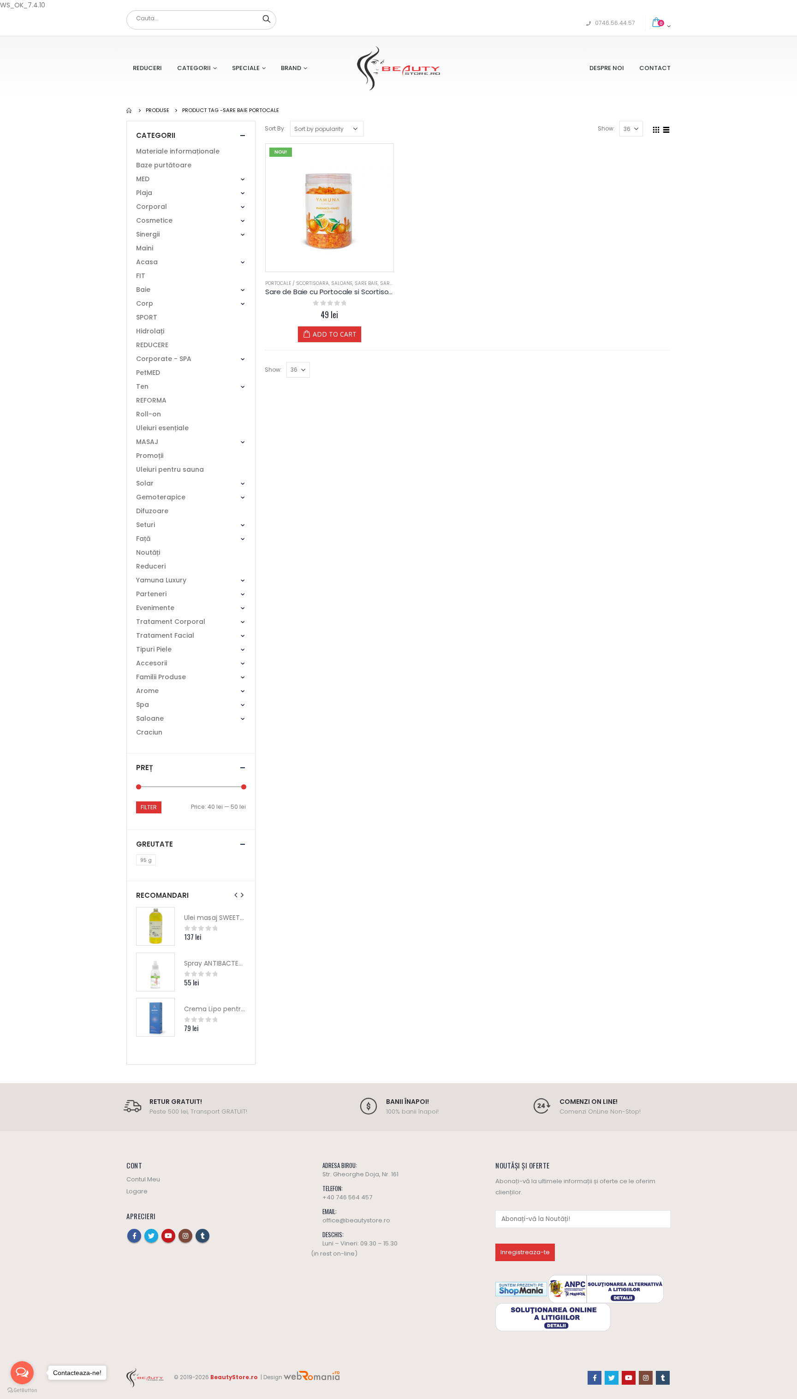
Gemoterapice (160, 497)
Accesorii (151, 663)
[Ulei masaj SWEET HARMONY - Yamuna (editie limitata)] (155, 926)
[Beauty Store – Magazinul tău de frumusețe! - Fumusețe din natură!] (398, 68)
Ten (142, 386)
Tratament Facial (165, 635)
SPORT (146, 317)
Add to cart (335, 334)
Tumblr (202, 1236)
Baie (143, 289)
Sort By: (275, 128)
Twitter (151, 1236)
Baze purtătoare (163, 165)
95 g (146, 860)
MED (142, 179)
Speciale (246, 68)
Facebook (134, 1236)
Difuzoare (152, 511)
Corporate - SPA (163, 358)
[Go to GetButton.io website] (22, 1390)
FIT (140, 275)
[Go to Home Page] (129, 110)
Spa (142, 704)
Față (143, 538)
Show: (606, 128)
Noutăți (148, 552)
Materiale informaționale (178, 151)
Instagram (185, 1236)
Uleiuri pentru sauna (170, 469)
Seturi (145, 524)
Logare (137, 1191)
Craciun (149, 732)
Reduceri (147, 68)
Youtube (168, 1236)
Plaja (144, 192)
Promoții (149, 455)
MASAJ (147, 441)
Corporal (151, 206)
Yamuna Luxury (161, 580)
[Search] (266, 18)
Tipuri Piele (154, 649)
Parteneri (151, 594)
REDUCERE (152, 345)
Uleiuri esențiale (162, 428)
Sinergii (148, 234)
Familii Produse (161, 677)
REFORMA (151, 400)
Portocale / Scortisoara (297, 283)
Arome (147, 690)
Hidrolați (150, 331)
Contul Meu (143, 1179)
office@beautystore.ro (356, 1220)
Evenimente (155, 607)
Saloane (341, 283)
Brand (291, 68)
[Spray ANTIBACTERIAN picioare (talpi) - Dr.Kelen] (155, 972)
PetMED (148, 372)
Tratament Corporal (170, 621)
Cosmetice (154, 220)
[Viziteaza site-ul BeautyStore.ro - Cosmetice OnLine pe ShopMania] (521, 1288)
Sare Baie (366, 283)
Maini (144, 248)
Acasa (147, 262)
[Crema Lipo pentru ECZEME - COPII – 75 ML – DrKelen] (155, 1017)
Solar (145, 483)
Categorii (194, 68)
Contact (655, 68)
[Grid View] (656, 128)
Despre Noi (606, 68)
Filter (149, 807)
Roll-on (148, 414)
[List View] (666, 128)
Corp (144, 303)
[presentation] (236, 895)
